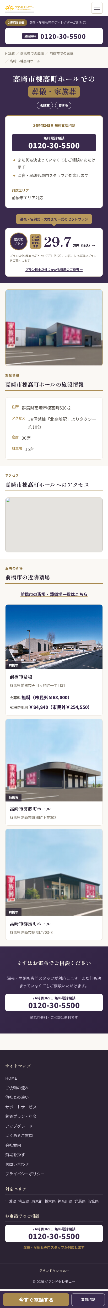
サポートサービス (21, 1107)
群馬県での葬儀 (32, 53)
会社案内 (13, 1145)
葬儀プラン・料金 (21, 1116)
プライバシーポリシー (25, 1173)
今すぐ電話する (36, 1299)
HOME (10, 53)
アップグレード (19, 1126)
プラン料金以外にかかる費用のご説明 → (54, 269)
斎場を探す (15, 1154)
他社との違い (17, 1097)
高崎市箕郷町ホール (30, 808)
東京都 (36, 1201)
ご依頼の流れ (17, 1087)
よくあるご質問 (19, 1135)
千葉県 (10, 1201)
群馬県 (79, 1201)
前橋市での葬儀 (61, 53)
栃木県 (50, 1201)
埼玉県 (23, 1201)
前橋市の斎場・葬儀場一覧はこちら (54, 594)
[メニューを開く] (97, 8)
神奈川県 (65, 1201)
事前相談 (88, 1299)
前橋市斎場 (21, 676)
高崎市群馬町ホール (30, 923)
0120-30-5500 (55, 36)
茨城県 (93, 1201)
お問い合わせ (17, 1164)
